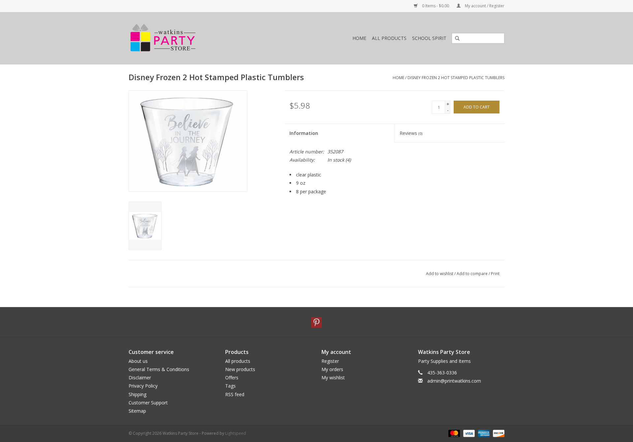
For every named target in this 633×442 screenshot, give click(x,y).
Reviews (411, 133)
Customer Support (148, 402)
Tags (230, 386)
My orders (332, 369)
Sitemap (137, 411)
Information (303, 133)
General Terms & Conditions (159, 369)
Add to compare (473, 273)
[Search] (455, 38)
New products (240, 369)
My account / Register (484, 6)
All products (237, 361)
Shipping (137, 394)
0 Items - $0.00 (435, 6)
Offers (231, 377)
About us (138, 361)
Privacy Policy (143, 386)
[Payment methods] (453, 433)
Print (495, 273)
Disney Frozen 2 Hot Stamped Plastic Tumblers (455, 77)
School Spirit (429, 38)
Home (359, 38)
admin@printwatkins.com (454, 381)
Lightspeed (235, 433)
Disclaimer (140, 377)
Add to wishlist (439, 273)
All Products (389, 38)
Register (330, 361)
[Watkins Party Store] (193, 38)
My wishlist (333, 377)
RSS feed (234, 394)
